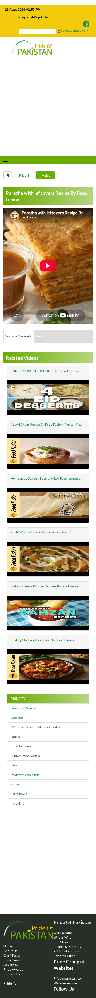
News (15, 765)
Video (46, 175)
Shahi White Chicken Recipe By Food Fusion (42, 532)
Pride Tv (25, 175)
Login (24, 17)
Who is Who (62, 937)
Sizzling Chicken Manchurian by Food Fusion (42, 640)
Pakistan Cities (64, 956)
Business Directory (67, 947)
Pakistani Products (67, 951)
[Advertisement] (48, 865)
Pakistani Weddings (25, 775)
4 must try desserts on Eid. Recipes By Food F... (45, 371)
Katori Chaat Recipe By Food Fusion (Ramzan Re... (46, 424)
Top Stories (62, 942)
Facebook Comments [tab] (18, 336)
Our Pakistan (63, 933)
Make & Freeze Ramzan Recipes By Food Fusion (45, 586)
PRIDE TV (18, 698)
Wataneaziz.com (65, 983)
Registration (42, 17)
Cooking (17, 718)
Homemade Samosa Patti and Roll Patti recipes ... (46, 478)
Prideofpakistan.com (68, 978)
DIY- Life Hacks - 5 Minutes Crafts (35, 727)
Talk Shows (19, 794)
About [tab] (39, 336)
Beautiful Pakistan (24, 708)
